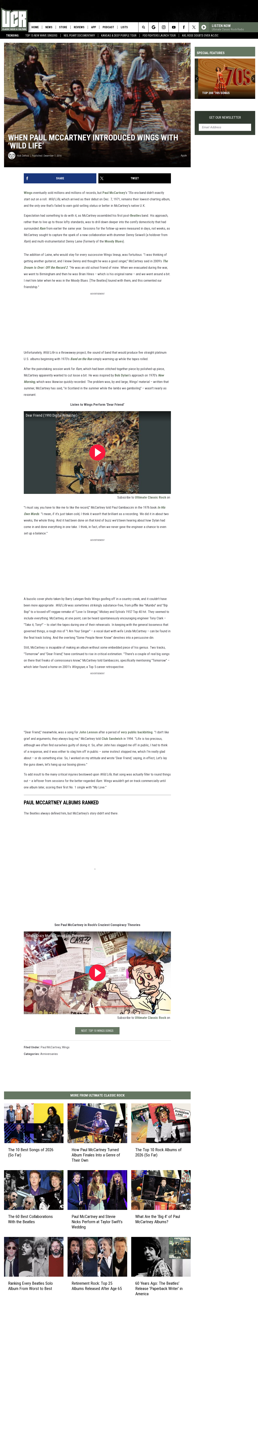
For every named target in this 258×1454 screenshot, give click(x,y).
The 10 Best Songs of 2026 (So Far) (30, 1152)
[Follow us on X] (194, 27)
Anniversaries (49, 1054)
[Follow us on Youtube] (174, 27)
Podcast (108, 27)
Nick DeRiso (23, 155)
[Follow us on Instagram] (164, 27)
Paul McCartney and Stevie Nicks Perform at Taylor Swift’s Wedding (97, 1221)
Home (35, 27)
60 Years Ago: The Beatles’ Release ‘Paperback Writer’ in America (159, 1288)
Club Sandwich (112, 739)
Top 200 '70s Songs (212, 93)
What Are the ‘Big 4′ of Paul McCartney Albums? (157, 1219)
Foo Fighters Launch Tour (159, 35)
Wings (28, 193)
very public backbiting (137, 732)
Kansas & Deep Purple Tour (118, 35)
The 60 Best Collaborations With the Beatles (30, 1219)
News (48, 27)
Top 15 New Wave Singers (41, 35)
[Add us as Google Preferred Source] (153, 27)
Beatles (135, 215)
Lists (124, 27)
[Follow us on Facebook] (184, 27)
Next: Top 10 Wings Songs (97, 1030)
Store (63, 27)
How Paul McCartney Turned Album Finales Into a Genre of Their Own (96, 1155)
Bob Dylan (122, 375)
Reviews (79, 27)
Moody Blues (114, 241)
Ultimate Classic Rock (150, 497)
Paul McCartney (113, 193)
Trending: (12, 35)
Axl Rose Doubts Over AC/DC (200, 35)
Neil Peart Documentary (79, 35)
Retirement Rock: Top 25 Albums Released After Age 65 (97, 1286)
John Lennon (88, 732)
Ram (43, 228)
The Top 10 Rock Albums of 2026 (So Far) (158, 1152)
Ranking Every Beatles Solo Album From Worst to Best (30, 1286)
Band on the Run (81, 359)
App (93, 27)
